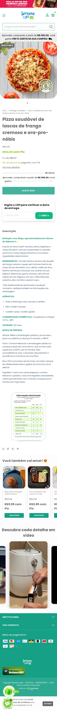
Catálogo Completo (17, 110)
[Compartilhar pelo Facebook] (8, 448)
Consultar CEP (44, 215)
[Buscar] (51, 27)
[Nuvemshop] (28, 689)
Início (4, 110)
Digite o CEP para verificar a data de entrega (26, 206)
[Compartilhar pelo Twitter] (13, 448)
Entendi (47, 703)
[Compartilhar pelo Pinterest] (18, 448)
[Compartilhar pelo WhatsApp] (3, 449)
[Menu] (4, 15)
